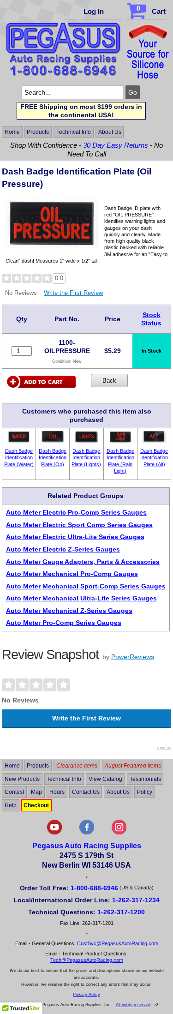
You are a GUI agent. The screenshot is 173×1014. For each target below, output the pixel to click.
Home (12, 132)
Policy (144, 792)
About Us (109, 132)
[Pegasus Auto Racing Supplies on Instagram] (119, 832)
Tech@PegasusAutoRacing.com (86, 960)
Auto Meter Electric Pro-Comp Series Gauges (76, 512)
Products (38, 132)
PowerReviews (132, 656)
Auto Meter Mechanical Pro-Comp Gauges (72, 573)
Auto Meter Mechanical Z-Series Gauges (69, 610)
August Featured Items (133, 765)
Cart (151, 10)
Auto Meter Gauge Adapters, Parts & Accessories (83, 561)
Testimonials (145, 778)
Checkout (36, 805)
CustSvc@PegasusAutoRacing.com (117, 943)
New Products (22, 778)
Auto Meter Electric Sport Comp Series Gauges (79, 524)
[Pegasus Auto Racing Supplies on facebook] (86, 832)
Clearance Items (76, 765)
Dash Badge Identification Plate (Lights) (86, 457)
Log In (94, 11)
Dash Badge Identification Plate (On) (52, 457)
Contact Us (86, 792)
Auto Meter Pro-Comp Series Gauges (63, 622)
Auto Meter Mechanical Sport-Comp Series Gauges (86, 586)
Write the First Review (73, 292)
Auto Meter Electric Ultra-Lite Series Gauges (75, 536)
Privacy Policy (86, 994)
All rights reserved (133, 1004)
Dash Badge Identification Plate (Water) (19, 457)
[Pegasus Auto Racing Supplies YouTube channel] (54, 832)
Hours (57, 792)
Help (11, 805)
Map (36, 792)
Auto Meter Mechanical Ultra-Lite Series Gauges (81, 598)
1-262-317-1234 (136, 900)
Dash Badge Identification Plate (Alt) (154, 457)
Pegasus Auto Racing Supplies (86, 846)
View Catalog (105, 778)
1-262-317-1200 (121, 912)
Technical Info (73, 132)
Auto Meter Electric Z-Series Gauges (63, 549)
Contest (14, 792)
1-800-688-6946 (94, 888)
